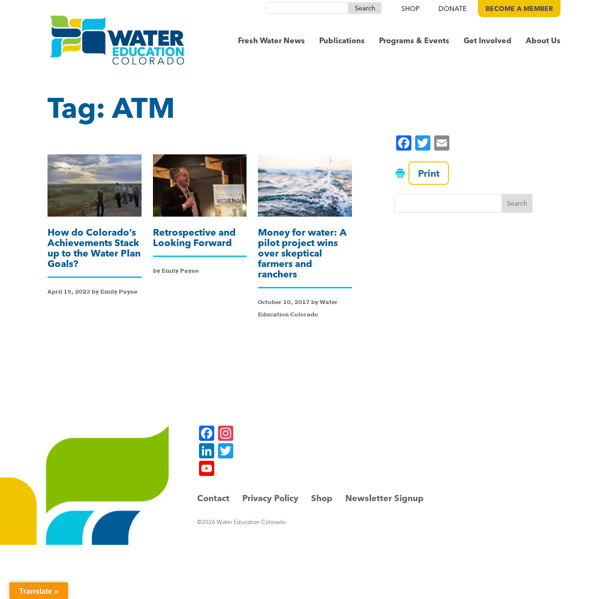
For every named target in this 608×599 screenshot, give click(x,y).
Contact (213, 498)
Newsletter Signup (384, 498)
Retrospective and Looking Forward (194, 237)
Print (428, 173)
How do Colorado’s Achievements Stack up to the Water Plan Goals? (94, 247)
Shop (321, 498)
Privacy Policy (270, 498)
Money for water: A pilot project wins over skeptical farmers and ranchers (302, 253)
